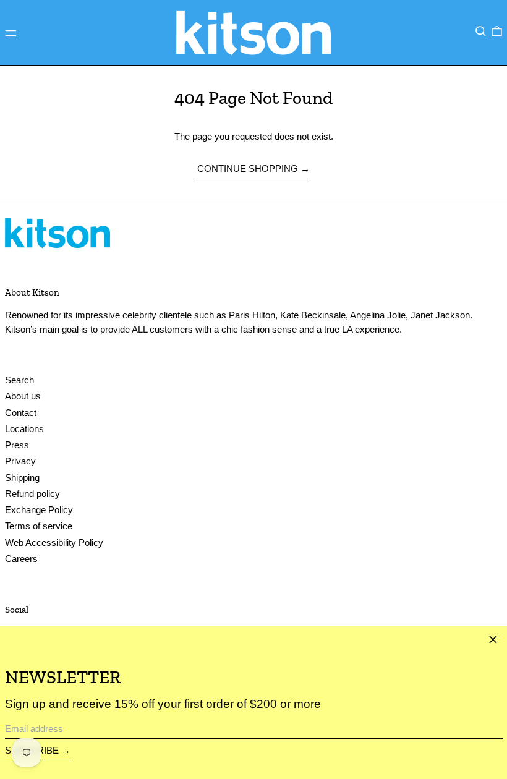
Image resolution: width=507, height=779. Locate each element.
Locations (24, 429)
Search (19, 380)
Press (17, 445)
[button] (481, 31)
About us (23, 396)
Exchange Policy (39, 509)
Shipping (22, 477)
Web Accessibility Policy (54, 542)
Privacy (20, 461)
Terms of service (38, 526)
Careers (21, 558)
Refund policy (32, 493)
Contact (20, 412)
